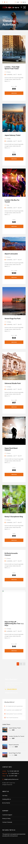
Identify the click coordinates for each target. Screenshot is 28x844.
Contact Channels (7, 822)
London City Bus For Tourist (16, 736)
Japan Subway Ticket (12, 135)
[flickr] (4, 2)
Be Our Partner (6, 803)
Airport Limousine (11, 254)
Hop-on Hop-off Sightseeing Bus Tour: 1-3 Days (14, 623)
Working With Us (6, 799)
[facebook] (2, 2)
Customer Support (7, 815)
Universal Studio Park (13, 383)
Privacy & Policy (6, 818)
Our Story (4, 795)
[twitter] (6, 2)
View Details (14, 93)
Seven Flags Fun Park (12, 318)
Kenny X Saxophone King (14, 517)
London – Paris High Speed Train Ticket (12, 68)
